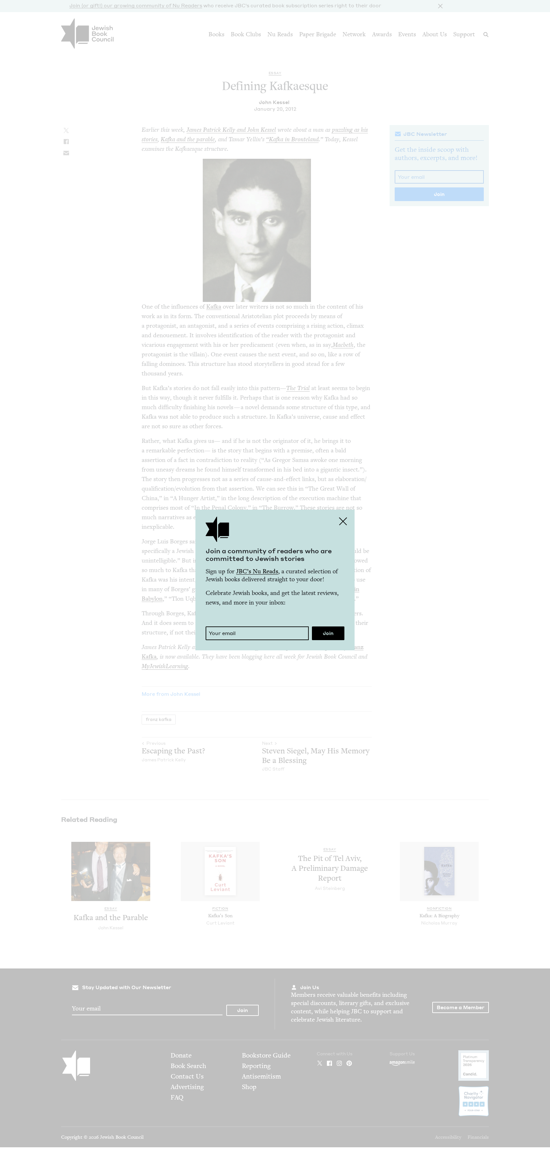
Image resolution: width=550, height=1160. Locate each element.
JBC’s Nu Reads (257, 571)
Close (343, 521)
